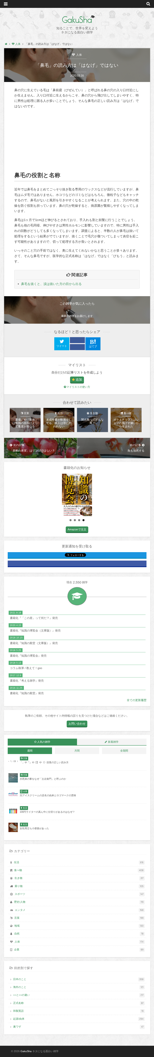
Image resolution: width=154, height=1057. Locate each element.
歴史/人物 (78, 902)
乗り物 (79, 886)
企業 (78, 949)
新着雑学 (113, 742)
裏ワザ (78, 1026)
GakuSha (77, 19)
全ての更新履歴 (136, 700)
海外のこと (78, 987)
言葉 (78, 918)
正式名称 (78, 1003)
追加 (79, 379)
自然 (78, 933)
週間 (29, 750)
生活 (78, 862)
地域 (78, 926)
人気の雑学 (43, 742)
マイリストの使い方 (78, 387)
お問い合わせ (77, 723)
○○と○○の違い (78, 995)
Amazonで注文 (77, 529)
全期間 (124, 750)
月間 (77, 750)
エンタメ (79, 910)
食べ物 (78, 870)
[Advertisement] (77, 140)
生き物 (78, 878)
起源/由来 (78, 1019)
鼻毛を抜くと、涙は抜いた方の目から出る (51, 284)
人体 (78, 54)
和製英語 (78, 1011)
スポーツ (79, 894)
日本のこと (78, 979)
